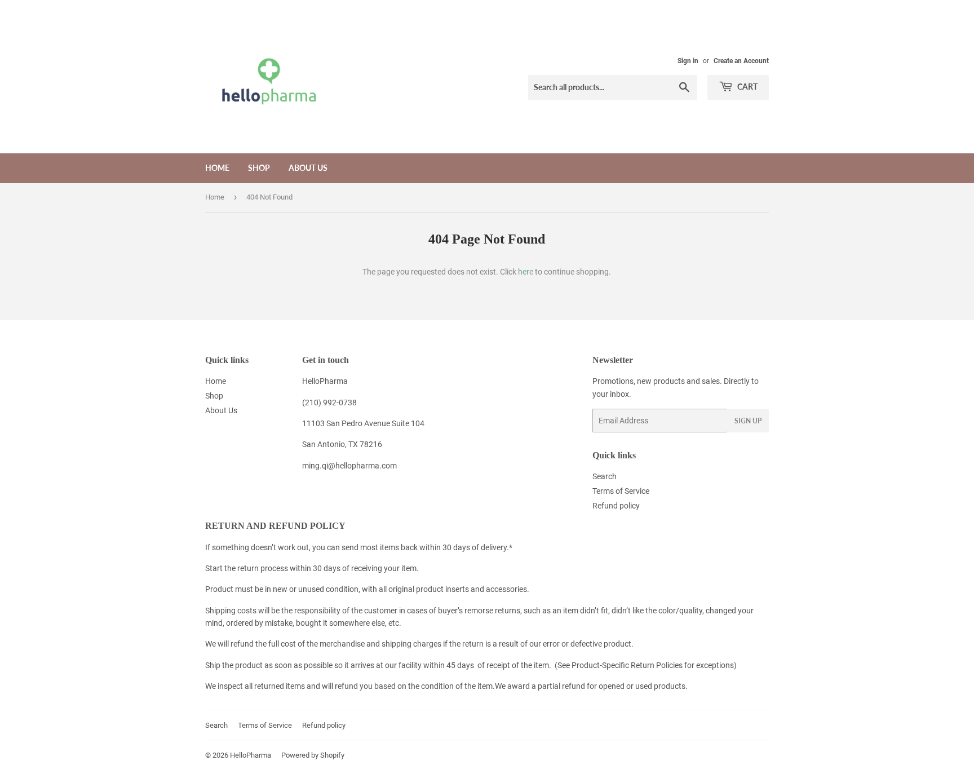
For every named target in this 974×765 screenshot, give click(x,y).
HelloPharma (250, 755)
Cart (747, 86)
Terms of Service (620, 491)
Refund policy (616, 505)
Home (217, 168)
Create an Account (741, 61)
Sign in (688, 61)
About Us (308, 168)
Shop (259, 168)
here (525, 271)
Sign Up (748, 421)
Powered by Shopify (312, 755)
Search (604, 476)
